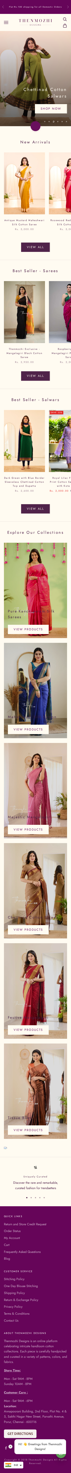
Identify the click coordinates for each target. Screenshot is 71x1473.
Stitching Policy (14, 1279)
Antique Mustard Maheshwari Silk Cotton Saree (24, 222)
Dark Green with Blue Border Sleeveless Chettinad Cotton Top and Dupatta (24, 482)
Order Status (12, 1231)
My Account (12, 1238)
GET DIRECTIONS (20, 1433)
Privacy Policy (13, 1306)
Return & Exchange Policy (21, 1300)
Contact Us (11, 1320)
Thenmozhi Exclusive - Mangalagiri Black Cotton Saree (24, 353)
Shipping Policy (14, 1293)
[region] (35, 78)
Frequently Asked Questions (22, 1252)
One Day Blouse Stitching (21, 1286)
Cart (6, 1245)
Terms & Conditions (16, 1313)
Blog (7, 1258)
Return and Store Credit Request (25, 1224)
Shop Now (51, 110)
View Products (28, 629)
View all (35, 247)
